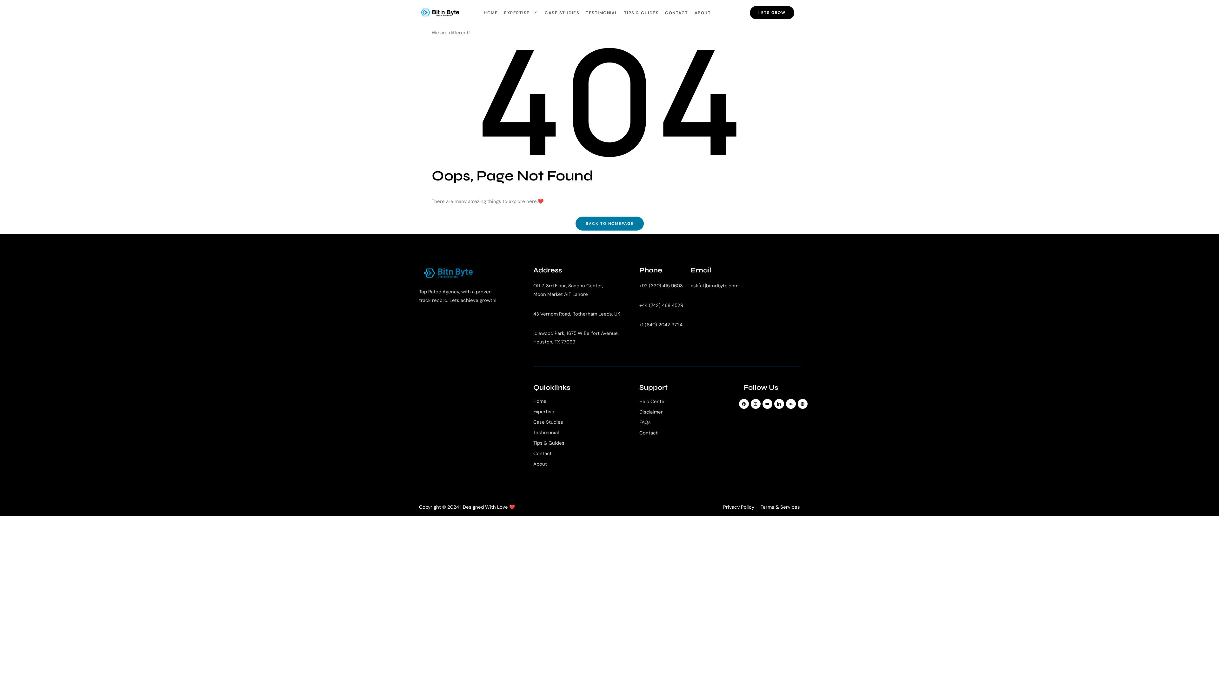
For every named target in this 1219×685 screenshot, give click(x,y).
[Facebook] (744, 404)
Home (491, 13)
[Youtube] (767, 404)
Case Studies (562, 13)
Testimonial (602, 13)
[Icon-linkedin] (779, 404)
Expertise (517, 13)
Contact (676, 13)
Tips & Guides (641, 13)
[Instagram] (756, 404)
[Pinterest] (803, 404)
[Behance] (791, 404)
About (703, 13)
